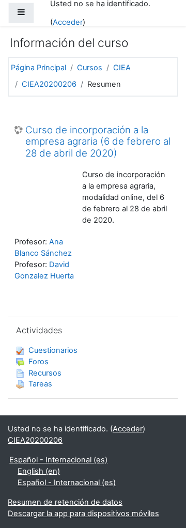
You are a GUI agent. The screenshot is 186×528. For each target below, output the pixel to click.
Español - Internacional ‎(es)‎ (58, 459)
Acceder (68, 22)
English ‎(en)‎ (39, 471)
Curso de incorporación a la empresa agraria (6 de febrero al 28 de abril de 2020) (98, 142)
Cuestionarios (53, 350)
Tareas (40, 384)
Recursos (44, 373)
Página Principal (38, 67)
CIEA (122, 67)
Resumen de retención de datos (65, 502)
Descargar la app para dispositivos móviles (83, 513)
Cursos (89, 67)
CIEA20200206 (49, 84)
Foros (38, 361)
